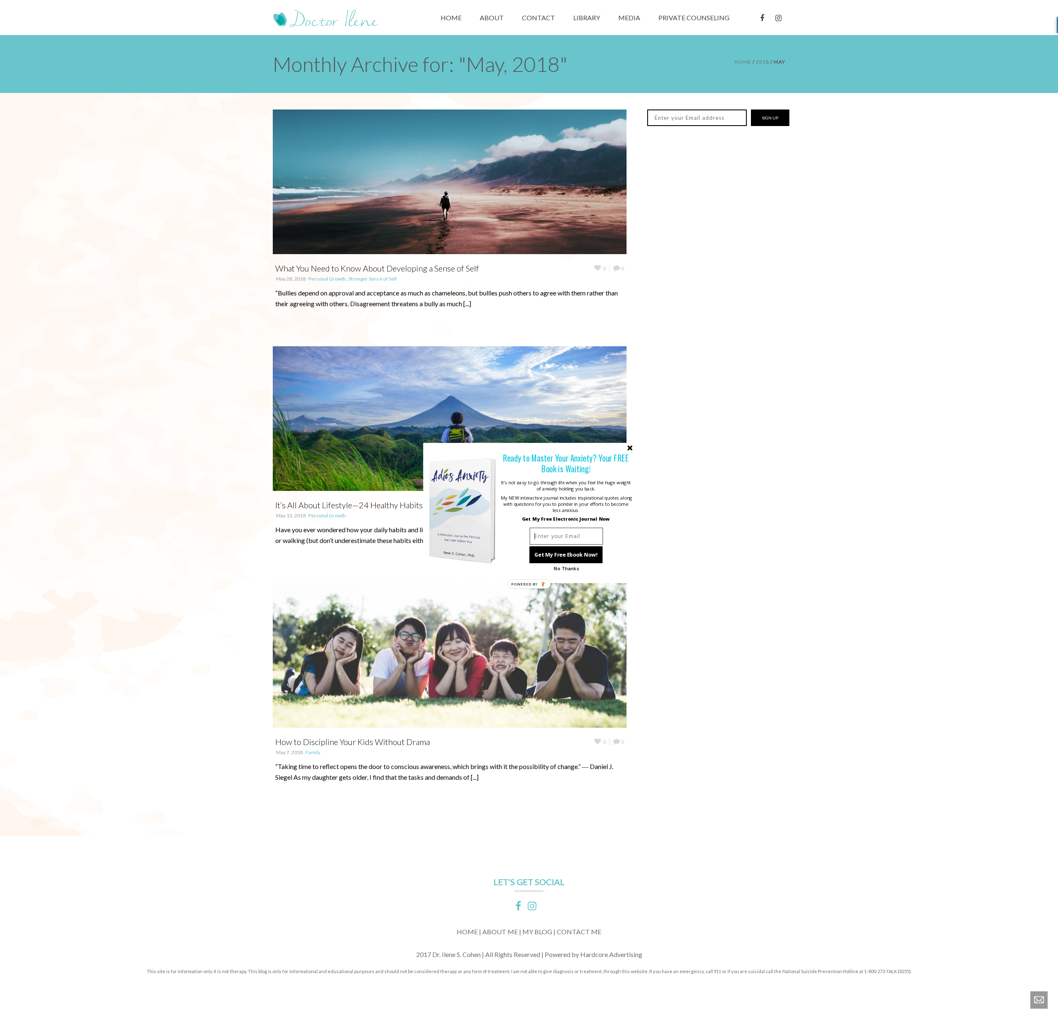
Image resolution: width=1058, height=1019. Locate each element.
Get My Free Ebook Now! (566, 554)
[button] (566, 463)
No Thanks (566, 568)
